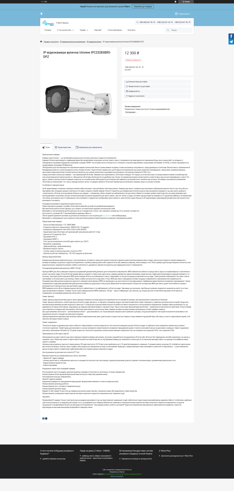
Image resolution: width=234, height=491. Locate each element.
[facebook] (43, 419)
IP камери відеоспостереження (72, 42)
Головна (47, 30)
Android (109, 216)
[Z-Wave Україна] (48, 23)
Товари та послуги (51, 42)
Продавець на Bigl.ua (117, 472)
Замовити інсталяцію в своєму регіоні (137, 459)
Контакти (131, 30)
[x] (46, 419)
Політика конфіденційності (132, 474)
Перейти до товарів (143, 6)
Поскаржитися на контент (113, 474)
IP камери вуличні (94, 42)
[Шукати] (168, 30)
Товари (83, 30)
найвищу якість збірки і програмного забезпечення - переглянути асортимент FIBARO (96, 458)
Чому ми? (98, 30)
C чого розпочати (64, 30)
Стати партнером (115, 30)
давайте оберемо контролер (53, 459)
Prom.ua (129, 470)
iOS (103, 216)
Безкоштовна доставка (137, 82)
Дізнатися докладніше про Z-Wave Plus (177, 456)
